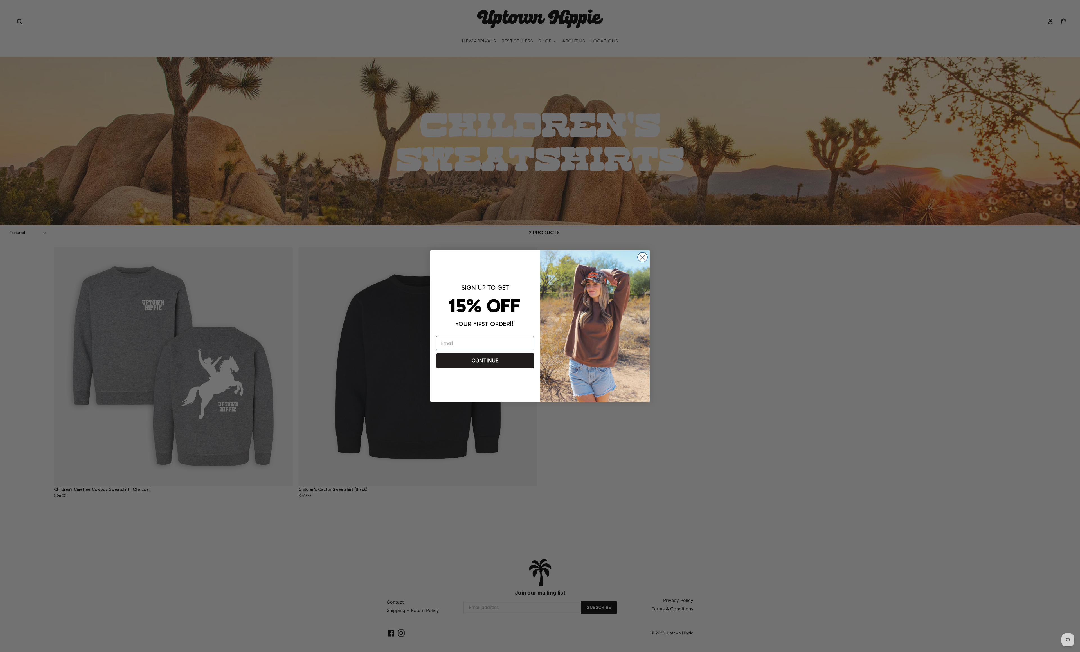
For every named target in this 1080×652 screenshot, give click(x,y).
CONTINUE (485, 360)
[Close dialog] (642, 257)
